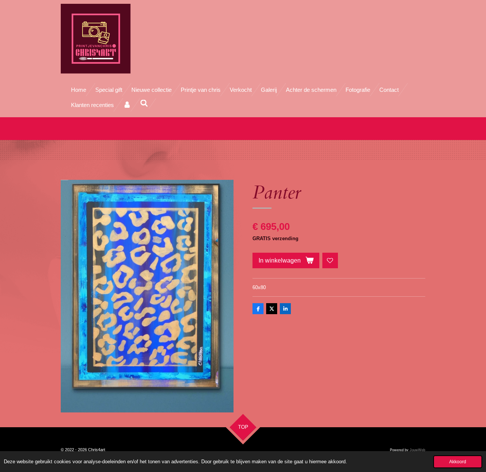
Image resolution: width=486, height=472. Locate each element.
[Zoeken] (144, 103)
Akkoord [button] (457, 461)
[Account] (127, 105)
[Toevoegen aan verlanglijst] (330, 260)
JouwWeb (417, 450)
